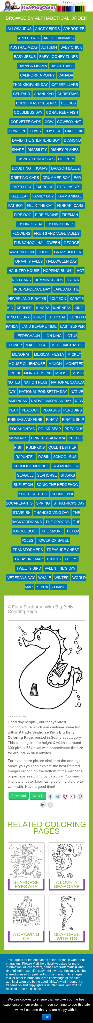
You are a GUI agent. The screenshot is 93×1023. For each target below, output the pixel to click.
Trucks (53, 559)
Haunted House (24, 271)
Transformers (28, 550)
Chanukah (44, 94)
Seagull (25, 475)
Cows (35, 131)
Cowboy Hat (69, 122)
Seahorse (47, 475)
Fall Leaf (19, 196)
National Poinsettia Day (43, 392)
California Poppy (37, 75)
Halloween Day (61, 261)
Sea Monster (65, 466)
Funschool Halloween (37, 243)
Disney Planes (64, 150)
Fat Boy (15, 205)
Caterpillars (64, 84)
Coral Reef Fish (62, 112)
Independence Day (32, 289)
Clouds (68, 103)
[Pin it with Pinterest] (80, 796)
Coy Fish (52, 131)
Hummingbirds (48, 280)
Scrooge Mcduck (31, 466)
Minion (55, 364)
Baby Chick (71, 47)
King (79, 308)
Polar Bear (49, 429)
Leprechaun (28, 336)
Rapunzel (25, 457)
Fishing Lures (60, 224)
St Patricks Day (68, 503)
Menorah (21, 354)
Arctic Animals (59, 38)
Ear (77, 177)
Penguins (72, 410)
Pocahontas (22, 429)
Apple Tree (29, 38)
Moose (62, 373)
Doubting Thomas (30, 168)
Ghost (43, 252)
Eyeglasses (68, 187)
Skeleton (23, 485)
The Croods (57, 522)
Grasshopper (67, 252)
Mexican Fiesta (49, 354)
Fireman (70, 215)
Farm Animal (69, 196)
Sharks (67, 475)
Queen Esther (62, 447)
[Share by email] (50, 805)
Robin (44, 457)
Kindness (62, 308)
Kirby (38, 317)
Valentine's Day (60, 568)
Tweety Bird (29, 568)
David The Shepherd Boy (36, 140)
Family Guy (43, 196)
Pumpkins (35, 447)
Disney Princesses (36, 159)
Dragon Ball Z (65, 168)
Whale (44, 578)
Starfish (21, 512)
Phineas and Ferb (25, 419)
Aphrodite (73, 29)
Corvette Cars (26, 122)
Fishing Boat (30, 224)
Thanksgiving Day (51, 512)
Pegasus (51, 410)
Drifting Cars (25, 177)
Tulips (71, 559)
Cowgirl (17, 131)
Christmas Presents (36, 103)
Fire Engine (46, 215)
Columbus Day (28, 112)
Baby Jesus (25, 57)
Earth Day (22, 187)
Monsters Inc (38, 373)
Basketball (62, 66)
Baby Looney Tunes (58, 57)
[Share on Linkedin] (43, 805)
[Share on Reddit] (73, 796)
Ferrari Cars (70, 205)
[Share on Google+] (65, 796)
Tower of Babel (53, 540)
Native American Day (51, 401)
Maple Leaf (37, 345)
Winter (62, 578)
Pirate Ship (73, 419)
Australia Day (24, 47)
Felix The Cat (40, 205)
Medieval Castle (67, 345)
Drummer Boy (56, 177)
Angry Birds (47, 29)
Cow (49, 122)
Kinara (42, 308)
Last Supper (72, 326)
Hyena (73, 280)
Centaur (21, 94)
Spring (43, 503)
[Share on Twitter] (58, 796)
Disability (37, 150)
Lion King (52, 336)
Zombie (59, 587)
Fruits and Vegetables (57, 233)
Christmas (68, 94)
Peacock (30, 410)
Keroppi (25, 308)
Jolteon (58, 298)
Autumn (49, 47)
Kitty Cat (57, 317)
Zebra (42, 587)
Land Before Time (39, 326)
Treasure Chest (63, 550)
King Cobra (18, 317)
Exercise (44, 187)
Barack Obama (33, 66)
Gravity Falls (29, 261)
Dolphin (66, 159)
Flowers (21, 233)
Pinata (52, 419)
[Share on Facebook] (50, 796)
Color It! (38, 796)
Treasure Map (28, 559)
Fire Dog (23, 215)
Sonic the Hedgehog (57, 485)
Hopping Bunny (58, 271)
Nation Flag (36, 382)
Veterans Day (21, 578)
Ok (47, 1017)
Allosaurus (19, 29)
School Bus (64, 457)
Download (18, 796)
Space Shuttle (33, 494)
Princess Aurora (48, 438)
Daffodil (74, 131)
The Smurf (52, 531)
